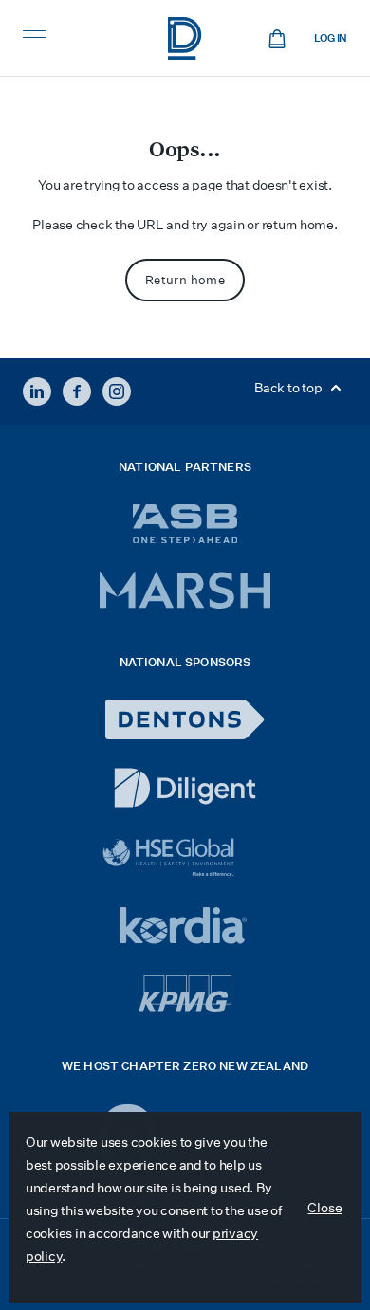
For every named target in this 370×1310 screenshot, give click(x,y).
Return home (185, 280)
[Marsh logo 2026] (185, 590)
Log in (330, 38)
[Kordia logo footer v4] (185, 927)
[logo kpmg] (185, 993)
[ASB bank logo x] (185, 523)
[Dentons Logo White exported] (185, 719)
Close (324, 1207)
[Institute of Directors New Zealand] (185, 38)
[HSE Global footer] (185, 857)
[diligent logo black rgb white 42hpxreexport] (185, 788)
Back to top (289, 387)
